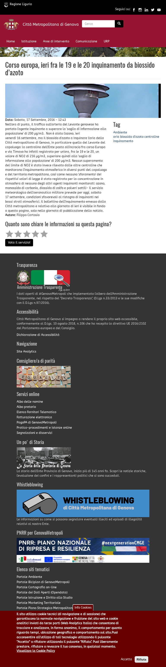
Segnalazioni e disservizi (34, 433)
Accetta (126, 659)
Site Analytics (26, 351)
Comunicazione (86, 41)
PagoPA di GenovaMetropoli (37, 422)
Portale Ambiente (29, 577)
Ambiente (120, 132)
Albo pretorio (26, 407)
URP (106, 41)
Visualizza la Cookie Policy (36, 651)
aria (116, 137)
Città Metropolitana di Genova (51, 24)
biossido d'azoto (132, 137)
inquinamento (123, 141)
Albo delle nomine (30, 402)
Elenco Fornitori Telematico (36, 412)
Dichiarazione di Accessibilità (38, 335)
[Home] (13, 25)
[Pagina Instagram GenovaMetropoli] (140, 9)
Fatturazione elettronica (34, 417)
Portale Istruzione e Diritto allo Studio (44, 598)
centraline (151, 137)
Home (10, 41)
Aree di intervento (56, 41)
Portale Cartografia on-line (37, 587)
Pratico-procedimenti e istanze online (44, 428)
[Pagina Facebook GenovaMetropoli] (134, 9)
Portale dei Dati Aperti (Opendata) (42, 592)
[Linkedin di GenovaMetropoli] (146, 9)
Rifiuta (141, 659)
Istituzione (29, 41)
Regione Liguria (21, 4)
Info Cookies (83, 607)
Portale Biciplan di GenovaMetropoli (43, 582)
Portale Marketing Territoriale (39, 603)
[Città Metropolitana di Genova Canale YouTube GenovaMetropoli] (159, 9)
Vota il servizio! (19, 242)
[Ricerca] (119, 23)
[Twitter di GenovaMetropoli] (152, 9)
